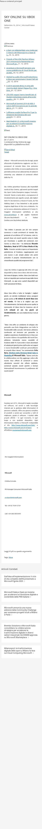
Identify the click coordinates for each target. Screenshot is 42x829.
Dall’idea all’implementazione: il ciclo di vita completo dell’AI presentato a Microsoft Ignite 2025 (20, 578)
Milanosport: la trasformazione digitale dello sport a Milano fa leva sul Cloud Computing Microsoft (19, 650)
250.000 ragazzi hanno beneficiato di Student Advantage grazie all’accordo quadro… (21, 96)
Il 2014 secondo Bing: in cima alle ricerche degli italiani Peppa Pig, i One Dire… (21, 88)
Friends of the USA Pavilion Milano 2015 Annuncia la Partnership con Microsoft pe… (20, 61)
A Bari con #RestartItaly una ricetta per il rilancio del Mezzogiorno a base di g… (22, 52)
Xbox (11, 557)
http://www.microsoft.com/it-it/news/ (18, 428)
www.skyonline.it (10, 215)
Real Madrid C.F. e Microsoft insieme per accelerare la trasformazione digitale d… (21, 123)
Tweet (6, 152)
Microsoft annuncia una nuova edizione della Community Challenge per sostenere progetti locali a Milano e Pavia (20, 611)
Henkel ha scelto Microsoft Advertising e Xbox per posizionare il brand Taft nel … (22, 79)
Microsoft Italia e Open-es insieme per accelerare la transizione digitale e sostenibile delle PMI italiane (21, 594)
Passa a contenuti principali (11, 1)
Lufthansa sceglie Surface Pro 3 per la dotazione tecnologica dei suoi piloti (21, 114)
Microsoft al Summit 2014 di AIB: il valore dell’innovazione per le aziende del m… (21, 105)
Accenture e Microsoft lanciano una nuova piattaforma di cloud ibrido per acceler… (21, 70)
